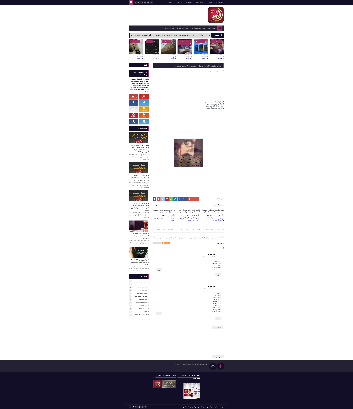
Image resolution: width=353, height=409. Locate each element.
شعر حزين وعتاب (168, 28)
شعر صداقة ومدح (182, 28)
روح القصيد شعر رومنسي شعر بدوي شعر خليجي (195, 407)
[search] (131, 2)
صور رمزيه (144, 311)
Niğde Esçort (217, 305)
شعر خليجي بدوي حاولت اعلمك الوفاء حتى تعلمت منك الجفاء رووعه (139, 262)
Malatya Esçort (216, 307)
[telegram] (142, 406)
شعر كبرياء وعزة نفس (141, 302)
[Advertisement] (162, 15)
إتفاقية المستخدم (188, 2)
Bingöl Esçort (217, 303)
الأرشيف (178, 2)
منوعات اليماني (219, 229)
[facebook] (130, 406)
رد (159, 270)
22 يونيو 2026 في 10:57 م (209, 288)
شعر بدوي (211, 28)
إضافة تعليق (218, 327)
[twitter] (133, 406)
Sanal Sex (218, 265)
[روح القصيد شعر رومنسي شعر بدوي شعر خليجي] (216, 23)
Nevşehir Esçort (216, 311)
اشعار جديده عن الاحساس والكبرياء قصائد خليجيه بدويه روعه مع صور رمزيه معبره (140, 177)
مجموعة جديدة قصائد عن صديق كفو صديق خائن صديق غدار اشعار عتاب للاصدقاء (165, 35)
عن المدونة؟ (212, 2)
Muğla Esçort (217, 309)
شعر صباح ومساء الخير (141, 296)
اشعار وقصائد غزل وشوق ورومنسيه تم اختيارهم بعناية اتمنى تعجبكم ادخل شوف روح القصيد (140, 206)
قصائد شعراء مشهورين (141, 314)
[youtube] (139, 406)
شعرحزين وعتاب (143, 308)
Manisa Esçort (217, 297)
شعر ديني (144, 290)
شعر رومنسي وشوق (198, 28)
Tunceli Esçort (217, 299)
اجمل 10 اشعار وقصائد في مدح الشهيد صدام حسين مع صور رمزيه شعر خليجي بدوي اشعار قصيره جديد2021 (140, 148)
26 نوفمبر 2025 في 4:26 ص (208, 256)
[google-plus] (136, 406)
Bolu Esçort (218, 295)
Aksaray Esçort (217, 301)
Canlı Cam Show (216, 267)
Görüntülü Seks (216, 263)
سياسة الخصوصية (200, 2)
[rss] (145, 406)
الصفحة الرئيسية (218, 71)
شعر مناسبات (143, 305)
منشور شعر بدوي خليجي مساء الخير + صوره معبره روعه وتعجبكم (140, 236)
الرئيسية (221, 2)
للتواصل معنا (169, 2)
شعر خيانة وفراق (142, 287)
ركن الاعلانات (143, 281)
